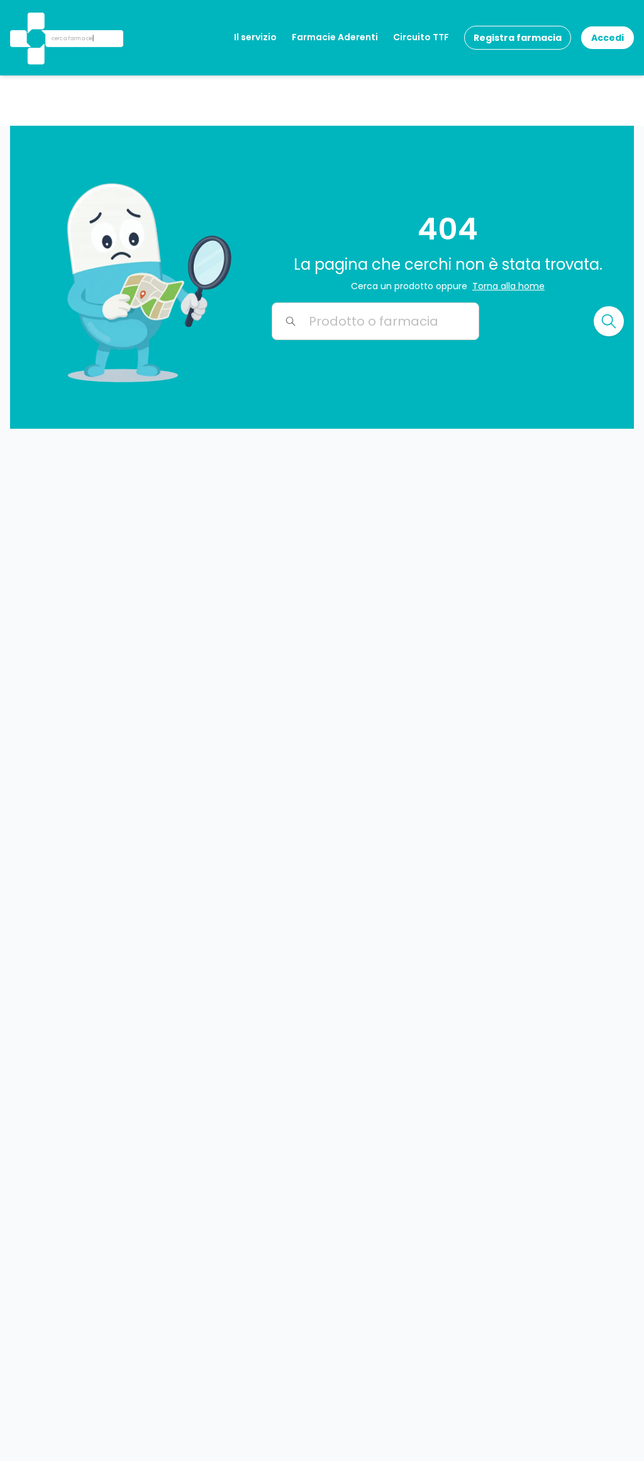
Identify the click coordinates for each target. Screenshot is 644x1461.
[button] (34, 22)
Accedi (607, 37)
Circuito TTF (421, 37)
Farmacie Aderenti (335, 37)
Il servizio (255, 37)
